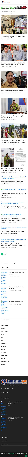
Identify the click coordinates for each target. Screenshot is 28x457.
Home (3, 11)
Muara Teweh (4, 355)
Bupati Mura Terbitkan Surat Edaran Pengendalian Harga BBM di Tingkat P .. (13, 169)
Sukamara (3, 349)
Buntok (3, 358)
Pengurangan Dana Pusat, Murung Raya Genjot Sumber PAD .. (13, 116)
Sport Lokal (4, 441)
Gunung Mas (4, 352)
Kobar (2, 337)
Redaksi (24, 453)
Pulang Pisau (4, 331)
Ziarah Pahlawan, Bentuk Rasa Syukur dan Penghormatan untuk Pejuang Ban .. (13, 219)
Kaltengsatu (11, 453)
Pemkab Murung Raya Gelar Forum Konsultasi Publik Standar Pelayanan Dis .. (14, 244)
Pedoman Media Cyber (12, 455)
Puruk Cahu (4, 364)
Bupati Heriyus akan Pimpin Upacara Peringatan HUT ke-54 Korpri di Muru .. (12, 182)
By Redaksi (3, 66)
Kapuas (3, 328)
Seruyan (3, 340)
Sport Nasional (4, 444)
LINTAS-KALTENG (12, 276)
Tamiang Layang (5, 361)
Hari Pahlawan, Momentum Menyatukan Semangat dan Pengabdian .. (13, 232)
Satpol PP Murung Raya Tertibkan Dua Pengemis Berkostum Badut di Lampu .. (13, 141)
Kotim (2, 334)
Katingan (3, 346)
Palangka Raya (4, 325)
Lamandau (3, 343)
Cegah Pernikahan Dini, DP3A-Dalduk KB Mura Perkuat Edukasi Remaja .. (13, 91)
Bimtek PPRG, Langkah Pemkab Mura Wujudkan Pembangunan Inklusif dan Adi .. (14, 207)
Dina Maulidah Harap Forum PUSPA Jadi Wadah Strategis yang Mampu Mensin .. (13, 64)
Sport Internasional (5, 447)
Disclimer (19, 455)
